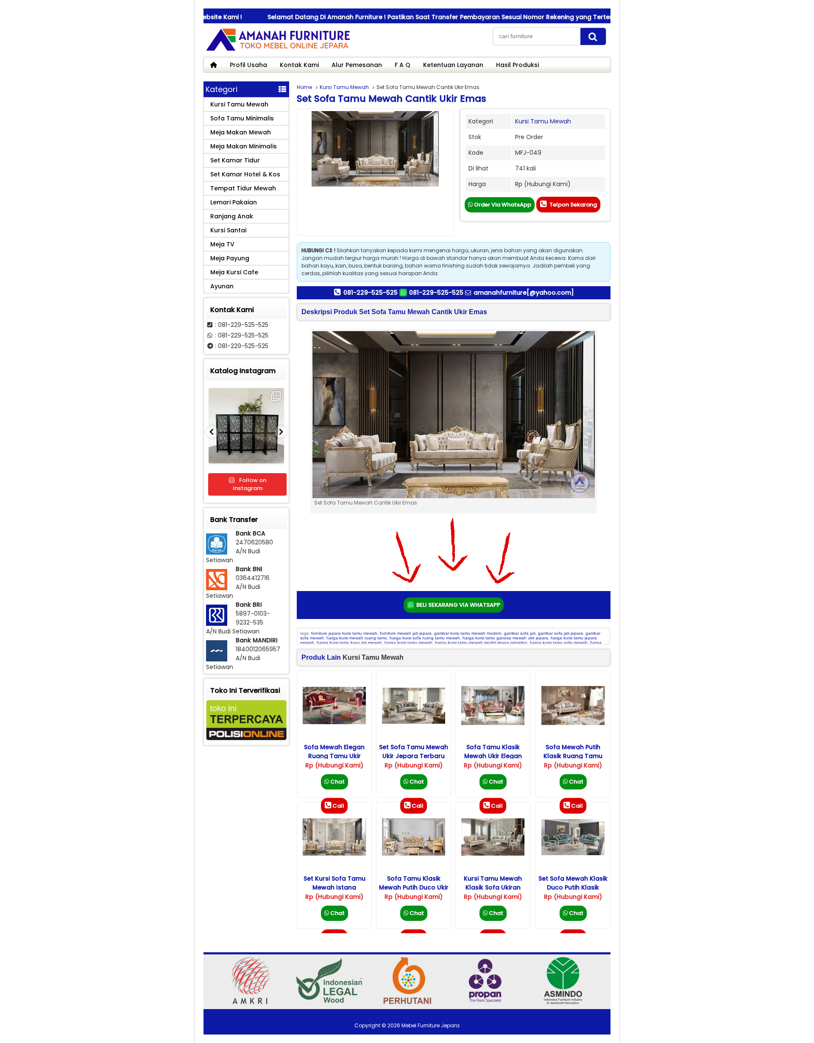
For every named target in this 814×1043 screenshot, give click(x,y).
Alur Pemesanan (357, 65)
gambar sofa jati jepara (560, 633)
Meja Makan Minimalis (243, 146)
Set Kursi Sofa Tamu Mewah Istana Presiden (334, 887)
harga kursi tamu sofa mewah (559, 642)
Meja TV (222, 244)
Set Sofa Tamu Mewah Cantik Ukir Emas (391, 98)
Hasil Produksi (517, 65)
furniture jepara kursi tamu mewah (344, 633)
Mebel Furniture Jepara (430, 1025)
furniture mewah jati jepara (406, 633)
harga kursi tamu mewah (408, 642)
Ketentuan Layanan (453, 65)
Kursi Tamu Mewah (344, 87)
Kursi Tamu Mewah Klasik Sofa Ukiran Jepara (493, 887)
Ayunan (222, 286)
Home (304, 87)
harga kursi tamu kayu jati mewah (349, 642)
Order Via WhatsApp (502, 205)
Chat (337, 782)
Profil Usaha (248, 65)
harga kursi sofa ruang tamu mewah (425, 638)
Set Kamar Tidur (235, 160)
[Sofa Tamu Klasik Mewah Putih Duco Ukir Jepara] (413, 853)
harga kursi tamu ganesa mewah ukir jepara (505, 638)
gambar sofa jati (519, 633)
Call (338, 806)
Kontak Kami (299, 65)
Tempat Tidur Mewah (243, 188)
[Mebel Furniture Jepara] (278, 50)
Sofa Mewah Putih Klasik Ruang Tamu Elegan (573, 756)
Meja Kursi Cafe (234, 272)
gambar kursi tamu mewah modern (468, 633)
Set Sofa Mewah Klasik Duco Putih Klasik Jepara (573, 887)
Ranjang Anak (231, 216)
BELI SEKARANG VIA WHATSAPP (457, 605)
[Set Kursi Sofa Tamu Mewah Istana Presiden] (334, 853)
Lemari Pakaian (233, 202)
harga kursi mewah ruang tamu (356, 638)
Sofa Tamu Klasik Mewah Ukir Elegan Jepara (493, 756)
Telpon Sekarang (572, 205)
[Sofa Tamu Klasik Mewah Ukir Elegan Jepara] (492, 723)
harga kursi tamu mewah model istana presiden (481, 642)
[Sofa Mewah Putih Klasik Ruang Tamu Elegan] (573, 723)
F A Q (402, 65)
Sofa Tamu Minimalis (242, 118)
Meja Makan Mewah (240, 132)
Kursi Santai (228, 230)
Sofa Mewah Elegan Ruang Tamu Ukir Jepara (334, 756)
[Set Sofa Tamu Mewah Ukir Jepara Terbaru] (413, 721)
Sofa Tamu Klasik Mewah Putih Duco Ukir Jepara (414, 887)
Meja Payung (229, 258)
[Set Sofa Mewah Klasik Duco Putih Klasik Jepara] (573, 853)
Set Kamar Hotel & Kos (245, 174)
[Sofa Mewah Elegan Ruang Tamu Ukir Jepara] (334, 722)
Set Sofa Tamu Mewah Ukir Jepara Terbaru (413, 751)
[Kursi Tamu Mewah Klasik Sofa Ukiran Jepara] (492, 853)
